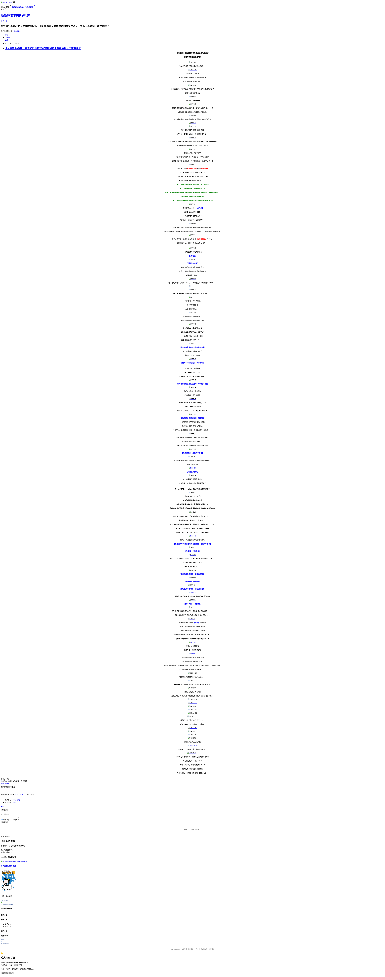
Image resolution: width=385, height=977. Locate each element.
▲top (2, 806)
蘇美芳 (2, 940)
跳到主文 (4, 21)
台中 (14, 802)
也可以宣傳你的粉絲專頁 (7, 904)
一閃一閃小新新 (5, 900)
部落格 (7, 37)
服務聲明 (211, 949)
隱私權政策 (204, 949)
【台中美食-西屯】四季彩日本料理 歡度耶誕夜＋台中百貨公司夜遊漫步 (43, 48)
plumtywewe (5, 783)
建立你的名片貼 (5, 943)
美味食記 (16, 800)
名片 (6, 40)
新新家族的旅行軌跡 (15, 15)
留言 (21, 794)
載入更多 (4, 810)
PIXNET (177, 949)
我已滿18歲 (5, 973)
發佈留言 (4, 822)
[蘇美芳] (1, 942)
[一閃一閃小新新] (1, 902)
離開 (11, 973)
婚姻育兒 (17, 31)
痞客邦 (17, 794)
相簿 (6, 35)
